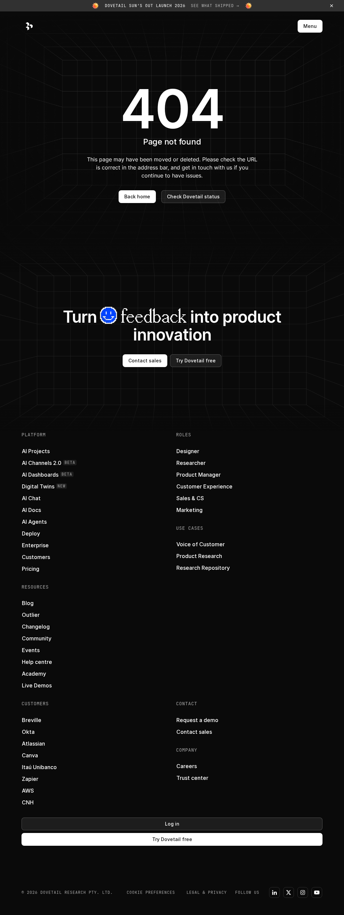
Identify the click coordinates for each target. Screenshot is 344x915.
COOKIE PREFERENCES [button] (151, 892)
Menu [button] (310, 26)
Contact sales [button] (145, 360)
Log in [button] (172, 824)
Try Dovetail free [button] (196, 360)
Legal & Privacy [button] (206, 892)
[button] (172, 5)
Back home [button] (137, 196)
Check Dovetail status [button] (193, 196)
